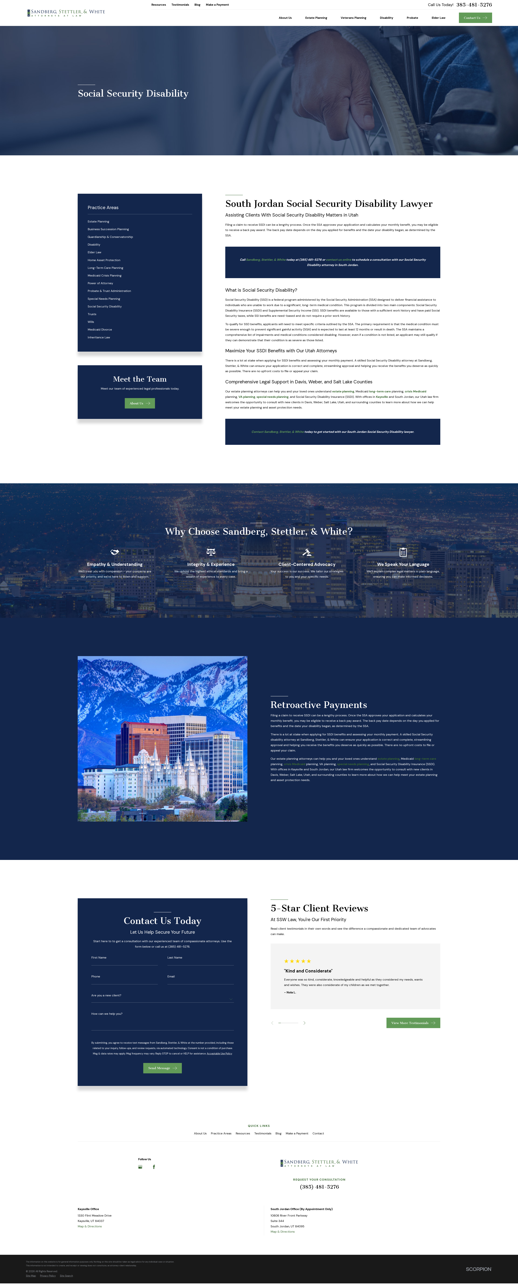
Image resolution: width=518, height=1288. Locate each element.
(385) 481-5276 (310, 260)
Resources (158, 5)
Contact (318, 1133)
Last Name (174, 957)
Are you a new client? (106, 995)
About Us (200, 1133)
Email (171, 976)
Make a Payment (217, 5)
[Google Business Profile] (140, 1167)
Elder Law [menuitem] (438, 18)
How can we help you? (106, 1013)
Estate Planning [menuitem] (316, 18)
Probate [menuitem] (412, 18)
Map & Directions (90, 1226)
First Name (98, 957)
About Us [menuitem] (285, 18)
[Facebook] (154, 1167)
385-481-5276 (474, 4)
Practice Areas (221, 1133)
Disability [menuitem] (386, 18)
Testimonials (180, 5)
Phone (95, 976)
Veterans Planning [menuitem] (353, 18)
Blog (197, 5)
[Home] (66, 13)
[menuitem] (140, 221)
